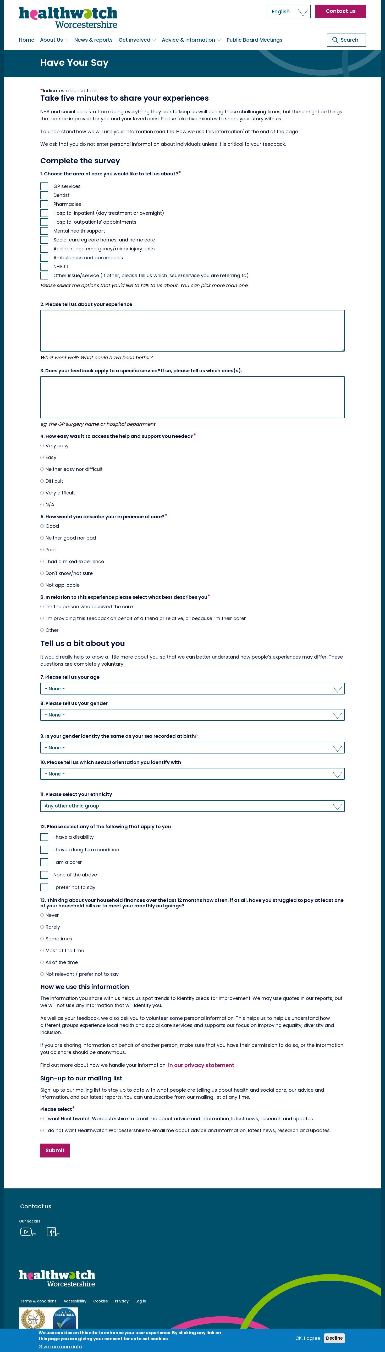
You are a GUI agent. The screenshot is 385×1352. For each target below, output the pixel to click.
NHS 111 (60, 266)
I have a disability (73, 837)
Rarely (53, 927)
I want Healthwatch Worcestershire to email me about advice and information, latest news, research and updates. (180, 1119)
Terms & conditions (38, 1301)
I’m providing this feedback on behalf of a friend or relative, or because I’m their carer (146, 618)
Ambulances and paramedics (88, 257)
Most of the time (65, 951)
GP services (67, 186)
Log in (140, 1301)
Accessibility (75, 1301)
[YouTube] (29, 1231)
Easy (51, 457)
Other (52, 630)
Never (52, 915)
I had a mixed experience (75, 561)
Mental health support (79, 231)
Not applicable (63, 585)
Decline (334, 1338)
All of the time (62, 962)
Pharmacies (67, 204)
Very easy (57, 446)
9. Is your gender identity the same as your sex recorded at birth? (118, 736)
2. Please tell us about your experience (86, 304)
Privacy (122, 1301)
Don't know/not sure (69, 573)
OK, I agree (307, 1338)
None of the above (75, 874)
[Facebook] (53, 1231)
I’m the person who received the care (89, 607)
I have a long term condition (86, 849)
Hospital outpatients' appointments (94, 222)
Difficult (54, 481)
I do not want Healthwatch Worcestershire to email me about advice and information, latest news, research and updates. (188, 1130)
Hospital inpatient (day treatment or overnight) (108, 213)
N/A (50, 505)
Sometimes (59, 939)
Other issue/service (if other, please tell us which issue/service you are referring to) (151, 275)
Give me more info (60, 1346)
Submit (55, 1150)
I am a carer (67, 862)
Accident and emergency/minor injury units (104, 248)
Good (52, 526)
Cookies (100, 1301)
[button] (289, 11)
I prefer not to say (74, 887)
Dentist (61, 195)
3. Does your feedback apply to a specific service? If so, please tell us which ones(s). (141, 371)
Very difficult (60, 493)
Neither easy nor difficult (74, 469)
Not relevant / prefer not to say (82, 974)
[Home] (68, 18)
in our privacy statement (201, 1065)
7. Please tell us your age (70, 677)
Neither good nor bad (71, 538)
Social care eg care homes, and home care (104, 239)
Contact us (341, 11)
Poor (51, 550)
